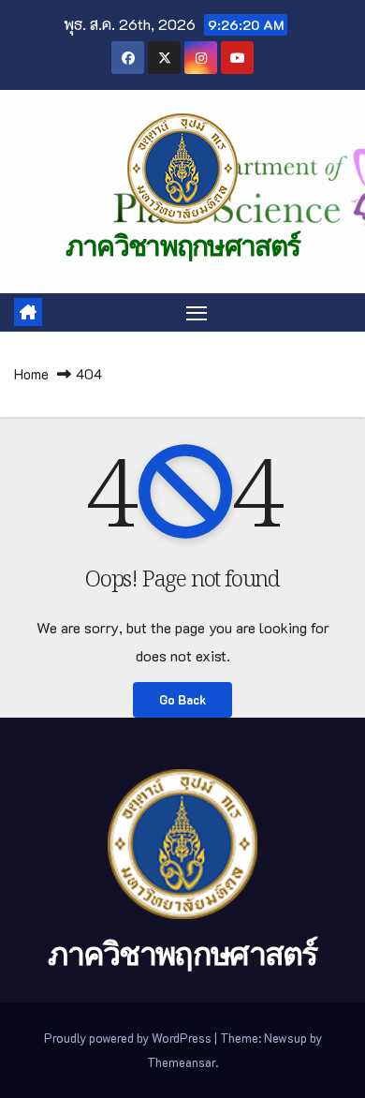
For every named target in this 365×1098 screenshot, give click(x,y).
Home (31, 373)
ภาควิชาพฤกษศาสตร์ (183, 245)
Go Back (182, 699)
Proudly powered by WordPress (129, 1038)
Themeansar (181, 1062)
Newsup (285, 1038)
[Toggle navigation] (196, 313)
